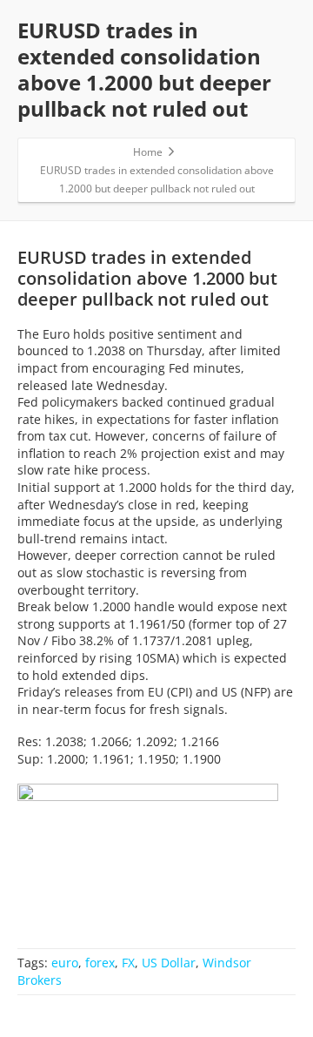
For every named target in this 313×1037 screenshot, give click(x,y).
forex (100, 962)
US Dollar (169, 962)
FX (128, 962)
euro (64, 962)
